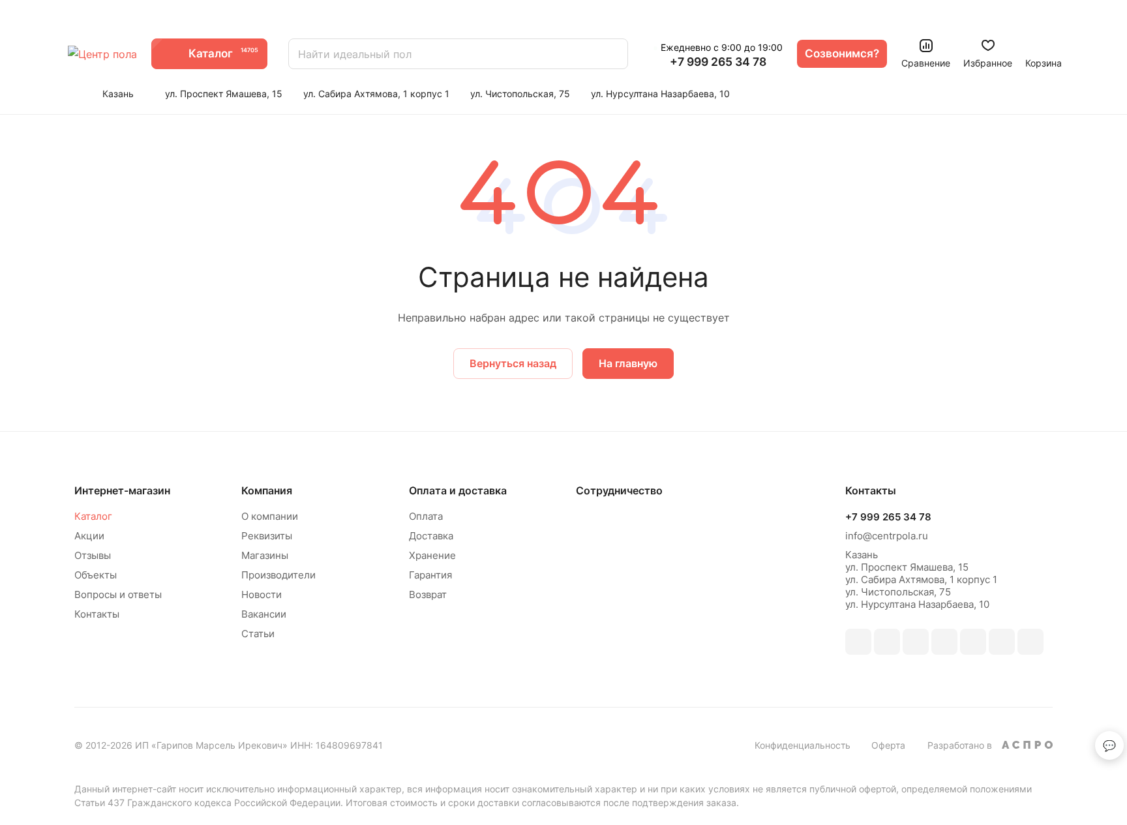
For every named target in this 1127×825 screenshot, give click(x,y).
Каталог (93, 516)
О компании (269, 516)
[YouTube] (973, 642)
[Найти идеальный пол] (611, 53)
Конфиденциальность (802, 745)
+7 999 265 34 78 (718, 61)
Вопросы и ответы (118, 594)
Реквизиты (266, 536)
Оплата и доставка (458, 490)
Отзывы (92, 555)
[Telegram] (944, 642)
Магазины (264, 555)
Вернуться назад (513, 363)
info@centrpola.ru (886, 536)
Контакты (96, 614)
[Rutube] (916, 642)
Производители (278, 575)
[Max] (887, 642)
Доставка (431, 536)
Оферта (888, 745)
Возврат (428, 594)
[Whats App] (1002, 642)
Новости (261, 594)
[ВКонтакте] (858, 642)
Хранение (432, 555)
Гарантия (430, 575)
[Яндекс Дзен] (1030, 642)
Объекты (95, 575)
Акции (89, 536)
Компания (266, 490)
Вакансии (263, 614)
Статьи (258, 633)
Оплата (426, 516)
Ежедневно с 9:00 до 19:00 (722, 47)
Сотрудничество (619, 490)
